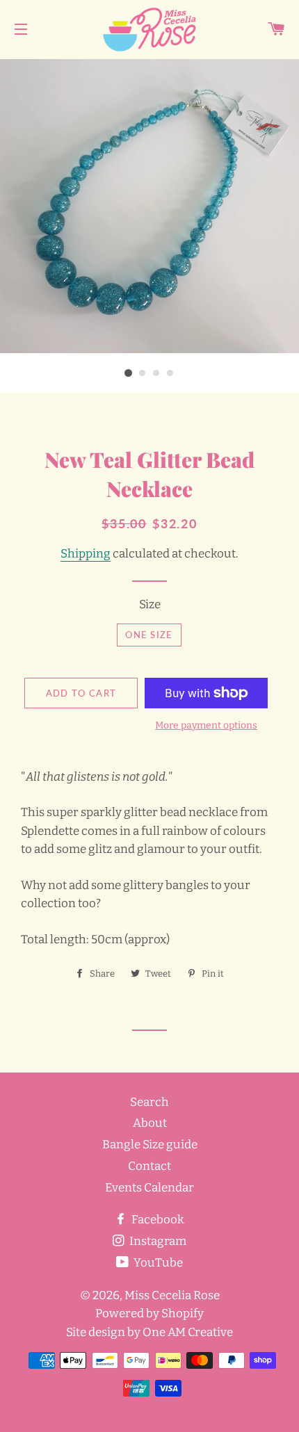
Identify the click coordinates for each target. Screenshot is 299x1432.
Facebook (156, 1219)
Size (150, 604)
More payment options (206, 725)
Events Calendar (149, 1187)
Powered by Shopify (149, 1313)
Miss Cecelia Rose (172, 1295)
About (150, 1123)
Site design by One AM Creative (149, 1332)
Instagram (156, 1241)
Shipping (85, 553)
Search (149, 1102)
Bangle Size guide (149, 1144)
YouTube (157, 1262)
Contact (149, 1166)
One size (148, 634)
